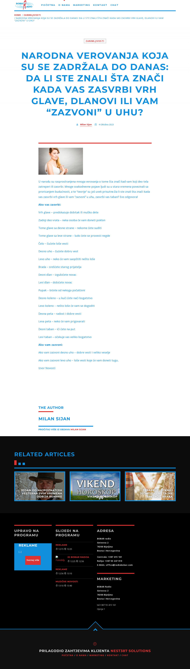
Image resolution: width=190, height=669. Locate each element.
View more (39, 486)
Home (17, 15)
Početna (67, 655)
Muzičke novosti (67, 581)
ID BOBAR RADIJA (78, 557)
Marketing (96, 655)
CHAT (125, 655)
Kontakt (113, 655)
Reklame (61, 545)
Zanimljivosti (32, 15)
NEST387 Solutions (131, 651)
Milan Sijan (86, 124)
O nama (81, 655)
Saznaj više (33, 560)
